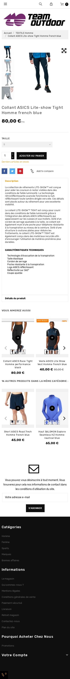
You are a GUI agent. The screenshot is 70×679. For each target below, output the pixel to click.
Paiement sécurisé (12, 603)
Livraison (7, 609)
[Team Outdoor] (35, 19)
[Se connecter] (51, 4)
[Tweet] (12, 171)
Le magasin (8, 578)
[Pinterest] (20, 171)
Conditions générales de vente (18, 597)
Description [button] (11, 181)
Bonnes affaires (10, 560)
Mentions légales (11, 590)
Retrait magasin (10, 615)
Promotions (8, 645)
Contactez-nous (11, 621)
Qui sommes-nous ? (13, 584)
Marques (6, 554)
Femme (6, 542)
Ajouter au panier (31, 156)
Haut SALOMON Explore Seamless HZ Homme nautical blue (52, 434)
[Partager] (4, 171)
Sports (5, 548)
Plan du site (8, 627)
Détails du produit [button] (15, 298)
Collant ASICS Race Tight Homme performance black (17, 364)
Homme (6, 536)
